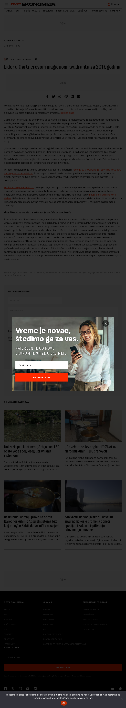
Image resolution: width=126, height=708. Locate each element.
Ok (63, 703)
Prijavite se (42, 377)
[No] (122, 699)
